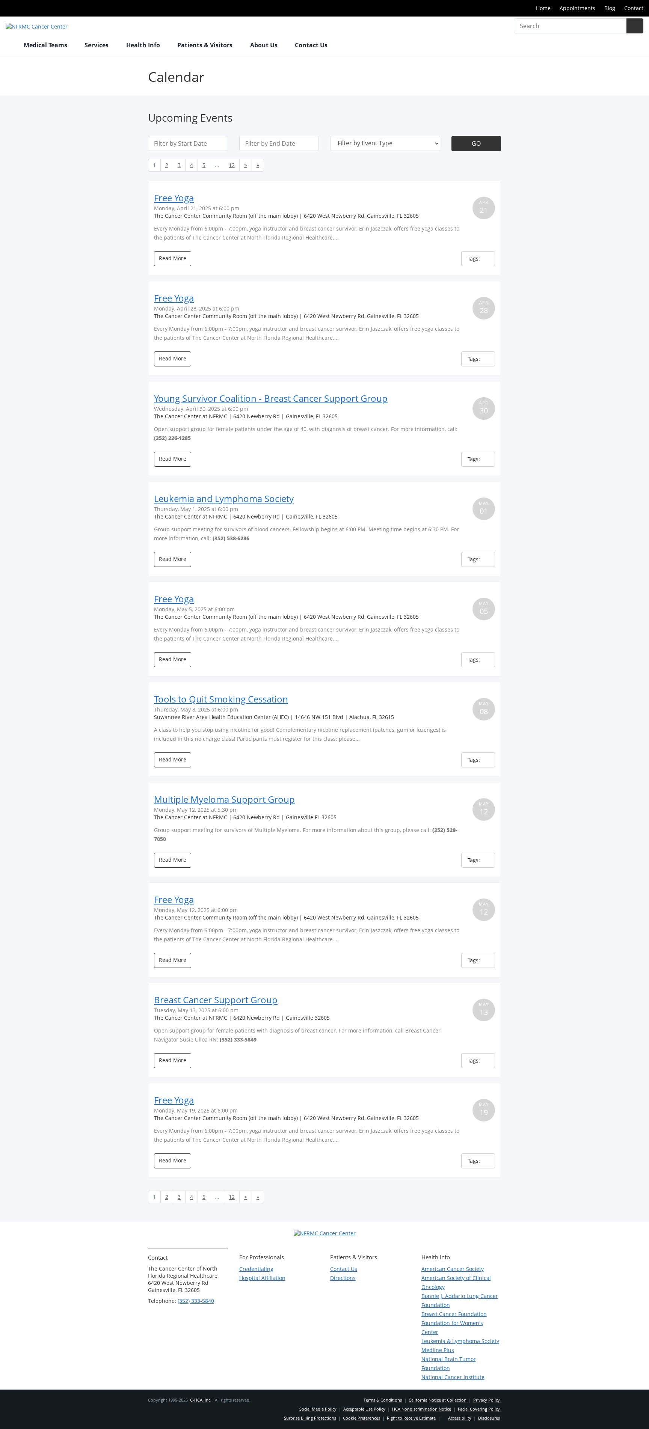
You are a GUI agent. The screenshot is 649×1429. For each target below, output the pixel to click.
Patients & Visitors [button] (205, 45)
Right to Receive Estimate (411, 1418)
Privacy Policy (486, 1400)
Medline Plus (437, 1350)
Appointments (577, 8)
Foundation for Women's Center (452, 1327)
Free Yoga (174, 197)
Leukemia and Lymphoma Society (224, 498)
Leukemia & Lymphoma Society (460, 1341)
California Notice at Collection (437, 1400)
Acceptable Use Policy (364, 1409)
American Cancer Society (452, 1268)
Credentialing (256, 1268)
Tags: (474, 258)
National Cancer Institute (452, 1377)
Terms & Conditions (383, 1400)
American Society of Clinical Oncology (456, 1282)
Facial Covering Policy (479, 1409)
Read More (172, 258)
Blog (609, 8)
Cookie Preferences (361, 1418)
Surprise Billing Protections (310, 1418)
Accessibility (459, 1418)
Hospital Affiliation (262, 1277)
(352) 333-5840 (196, 1300)
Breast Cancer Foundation (454, 1313)
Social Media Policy (318, 1409)
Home (543, 8)
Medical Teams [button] (46, 45)
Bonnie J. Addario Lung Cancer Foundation (459, 1300)
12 (232, 165)
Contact (633, 8)
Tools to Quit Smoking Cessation (221, 699)
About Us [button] (264, 45)
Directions (343, 1277)
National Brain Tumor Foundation (448, 1363)
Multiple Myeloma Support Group (224, 799)
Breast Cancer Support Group (216, 999)
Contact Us (311, 45)
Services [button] (97, 45)
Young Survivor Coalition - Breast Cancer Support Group (271, 398)
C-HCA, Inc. (200, 1400)
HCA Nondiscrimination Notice (421, 1409)
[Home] (11, 46)
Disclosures (489, 1418)
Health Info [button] (143, 45)
